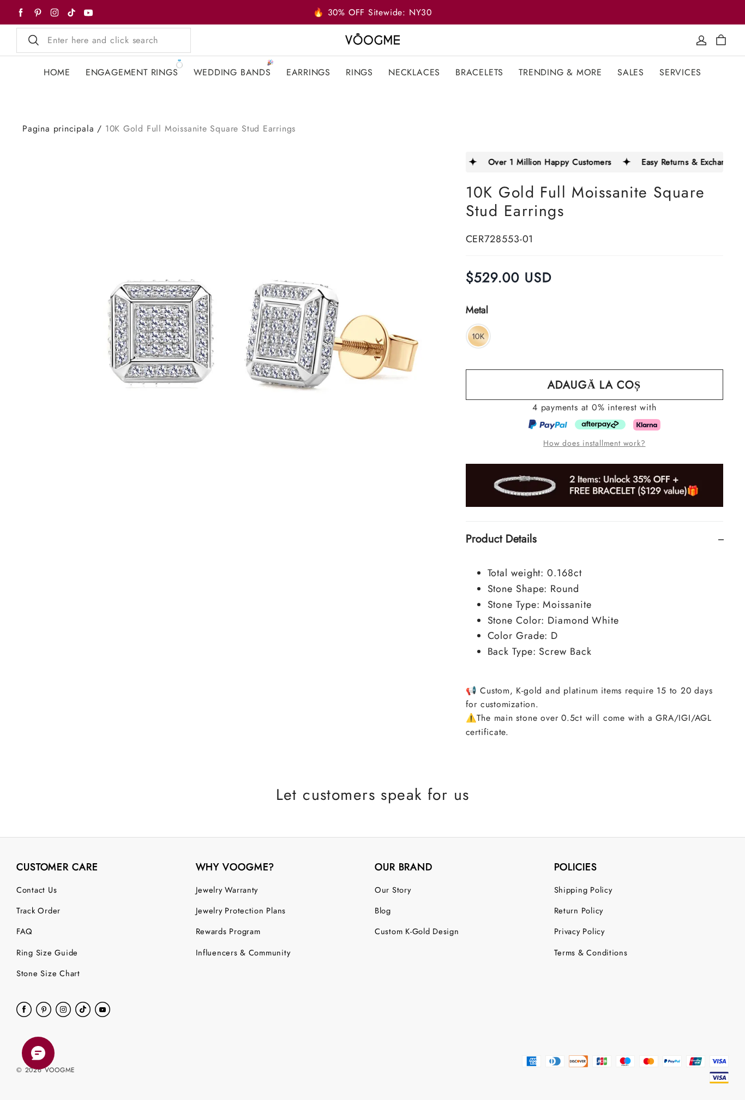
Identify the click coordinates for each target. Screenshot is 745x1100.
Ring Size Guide (47, 952)
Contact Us (36, 889)
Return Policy (579, 910)
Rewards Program (228, 931)
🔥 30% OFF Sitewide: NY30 (372, 12)
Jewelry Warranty (227, 889)
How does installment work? (594, 443)
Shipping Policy (583, 889)
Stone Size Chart (48, 973)
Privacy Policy (579, 931)
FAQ (24, 931)
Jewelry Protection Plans (241, 910)
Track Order (38, 910)
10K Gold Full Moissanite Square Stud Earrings (200, 128)
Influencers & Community (243, 952)
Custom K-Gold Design (417, 931)
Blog (383, 910)
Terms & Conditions (591, 952)
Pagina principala (58, 128)
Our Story (393, 889)
